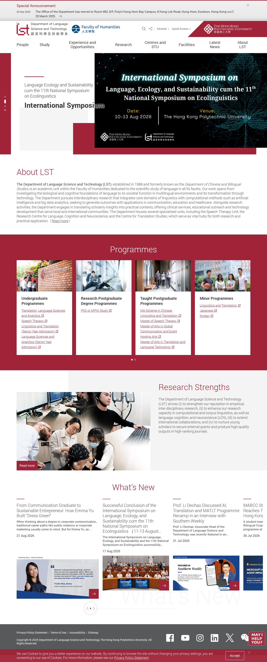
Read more (60, 220)
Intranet (162, 28)
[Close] (248, 5)
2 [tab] (5, 101)
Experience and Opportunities (82, 44)
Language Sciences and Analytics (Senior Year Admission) (38, 341)
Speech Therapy (33, 321)
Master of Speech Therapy (158, 321)
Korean (205, 316)
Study (45, 45)
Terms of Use (58, 632)
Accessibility (77, 632)
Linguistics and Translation (218, 305)
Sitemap (93, 632)
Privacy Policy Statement (32, 632)
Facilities (187, 45)
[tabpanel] (133, 104)
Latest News (214, 44)
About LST (242, 44)
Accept (235, 655)
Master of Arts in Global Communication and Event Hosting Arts (158, 331)
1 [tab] (132, 359)
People (23, 45)
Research (123, 45)
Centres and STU (155, 44)
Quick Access (180, 28)
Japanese (206, 310)
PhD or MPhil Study (94, 310)
